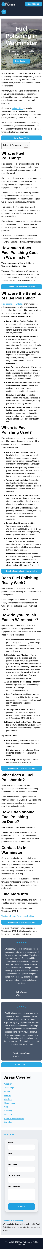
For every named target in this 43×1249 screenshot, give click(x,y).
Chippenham (9, 1103)
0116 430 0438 (33, 4)
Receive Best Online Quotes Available (21, 571)
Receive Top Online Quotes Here (21, 768)
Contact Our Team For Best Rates (21, 286)
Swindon (8, 1122)
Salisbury (8, 1111)
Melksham (8, 1092)
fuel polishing (17, 108)
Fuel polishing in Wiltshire (12, 304)
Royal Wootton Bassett (14, 1118)
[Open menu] (3, 11)
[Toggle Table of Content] (24, 146)
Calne (6, 1107)
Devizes (7, 1095)
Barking (30, 916)
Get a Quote (20, 61)
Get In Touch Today (21, 138)
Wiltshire (8, 1115)
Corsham (8, 1099)
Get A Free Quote (21, 1065)
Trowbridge (21, 916)
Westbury (5, 916)
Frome (13, 916)
